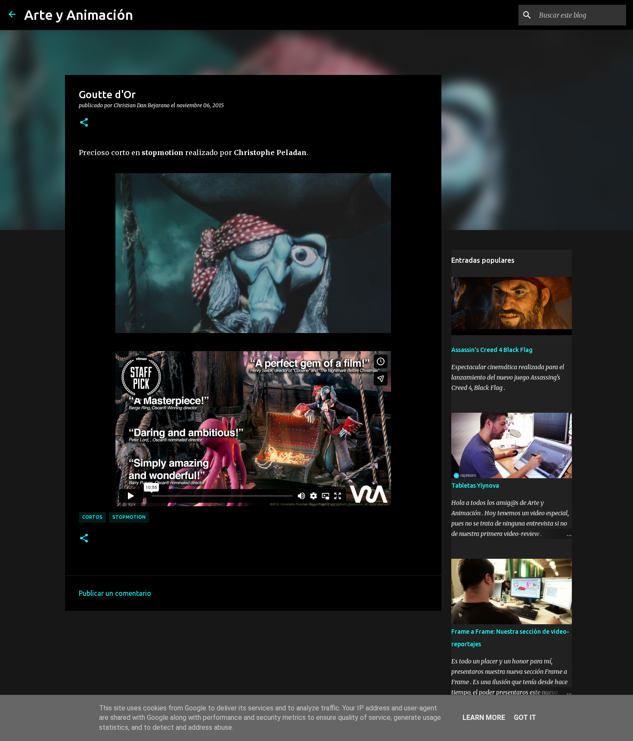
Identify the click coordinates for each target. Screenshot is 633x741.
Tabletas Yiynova (475, 485)
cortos (92, 517)
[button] (84, 122)
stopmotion (129, 517)
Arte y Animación (78, 14)
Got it (525, 717)
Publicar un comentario (115, 593)
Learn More (483, 717)
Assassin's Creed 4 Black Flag (492, 349)
